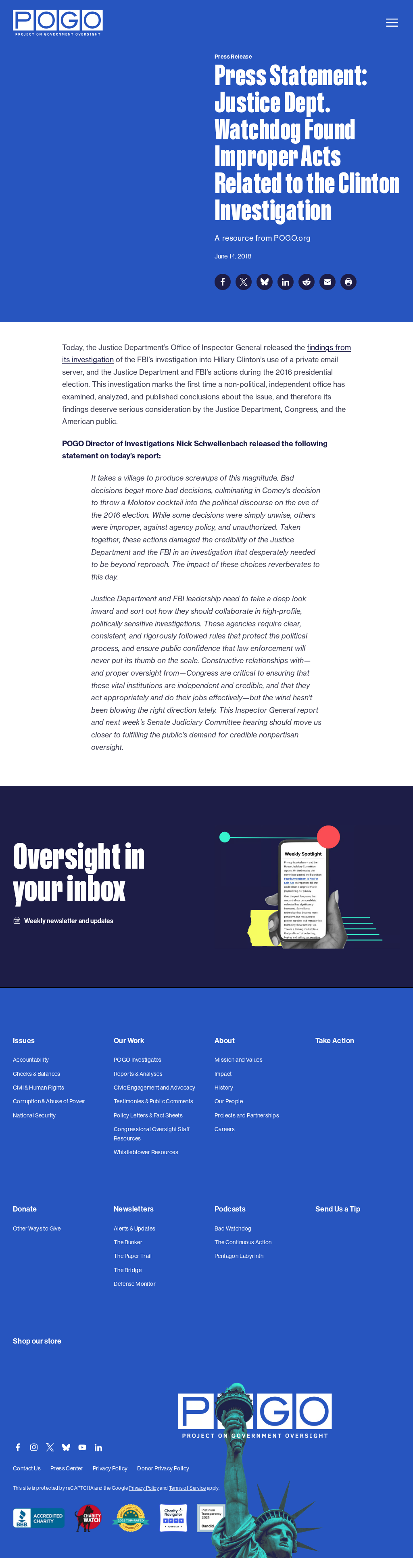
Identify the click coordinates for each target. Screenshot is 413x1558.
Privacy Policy (144, 1488)
